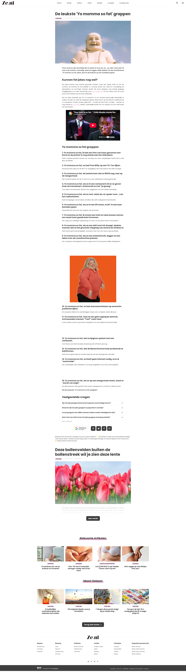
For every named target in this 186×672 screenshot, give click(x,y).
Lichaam (58, 654)
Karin (80, 18)
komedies (76, 104)
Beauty (69, 3)
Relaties (96, 651)
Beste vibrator (136, 646)
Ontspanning (59, 651)
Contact (146, 668)
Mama (59, 3)
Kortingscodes (124, 3)
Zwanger (40, 649)
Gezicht (57, 649)
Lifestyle (99, 3)
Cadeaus (77, 651)
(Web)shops (78, 649)
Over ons (119, 668)
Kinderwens (41, 646)
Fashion (79, 3)
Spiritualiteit (117, 649)
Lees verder (93, 518)
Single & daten (98, 646)
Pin (104, 428)
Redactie (113, 668)
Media (116, 654)
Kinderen (40, 651)
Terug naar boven (91, 624)
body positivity (97, 91)
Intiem (96, 654)
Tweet (98, 428)
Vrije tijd (58, 18)
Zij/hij (95, 649)
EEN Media (55, 668)
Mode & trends (78, 646)
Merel (80, 458)
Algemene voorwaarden (136, 668)
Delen (93, 428)
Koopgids (111, 3)
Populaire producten (140, 643)
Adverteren (126, 668)
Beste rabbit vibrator (138, 649)
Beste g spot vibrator (138, 651)
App (109, 428)
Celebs (116, 651)
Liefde (89, 3)
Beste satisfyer (136, 654)
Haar (56, 646)
